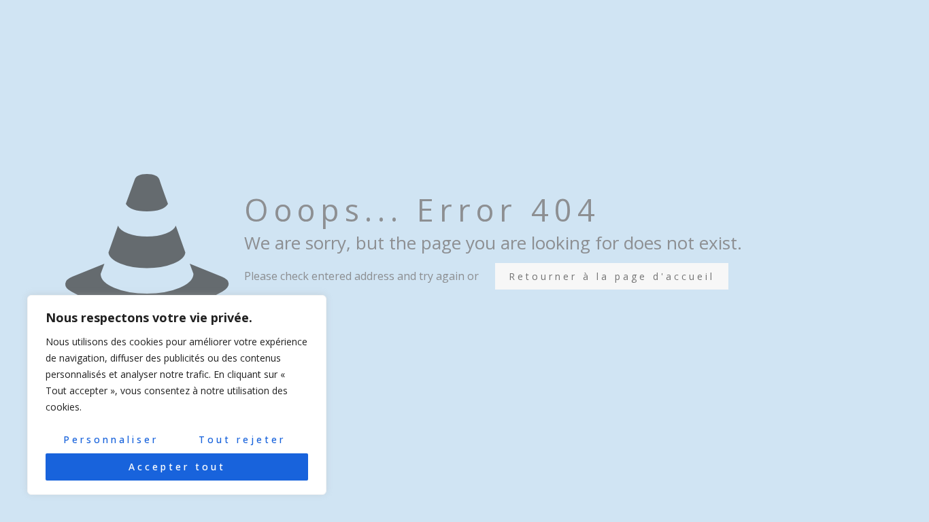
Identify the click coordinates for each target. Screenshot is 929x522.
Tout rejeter (242, 439)
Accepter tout (177, 466)
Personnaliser (110, 439)
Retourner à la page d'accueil (612, 276)
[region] (176, 395)
